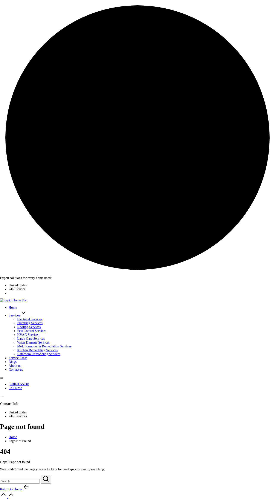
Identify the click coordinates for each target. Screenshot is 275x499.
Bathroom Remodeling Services (38, 354)
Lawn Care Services (31, 338)
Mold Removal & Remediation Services (44, 346)
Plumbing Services (30, 323)
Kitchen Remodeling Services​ (37, 350)
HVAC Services (28, 334)
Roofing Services (29, 327)
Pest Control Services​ (31, 331)
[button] (46, 479)
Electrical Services (29, 319)
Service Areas (18, 358)
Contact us (16, 369)
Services (14, 315)
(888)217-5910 (19, 384)
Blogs (13, 362)
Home (13, 307)
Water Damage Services (33, 342)
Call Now (15, 388)
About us (15, 365)
